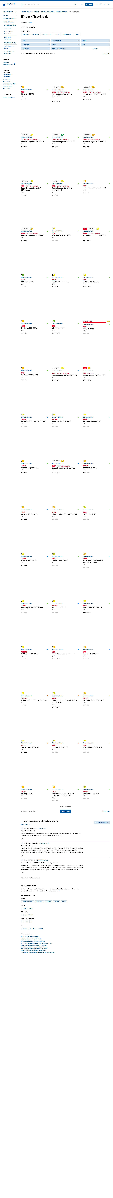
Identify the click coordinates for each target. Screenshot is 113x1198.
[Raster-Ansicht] (104, 53)
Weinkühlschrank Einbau (9, 47)
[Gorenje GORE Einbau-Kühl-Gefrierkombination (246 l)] (96, 547)
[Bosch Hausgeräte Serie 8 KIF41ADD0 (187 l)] (34, 174)
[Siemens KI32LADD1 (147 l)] (65, 733)
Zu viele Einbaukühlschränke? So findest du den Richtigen (38, 953)
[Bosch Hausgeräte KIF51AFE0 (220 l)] (96, 127)
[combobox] (33, 53)
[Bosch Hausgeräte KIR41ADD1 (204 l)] (96, 221)
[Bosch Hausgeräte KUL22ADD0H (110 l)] (65, 361)
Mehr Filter (95, 48)
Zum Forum (24, 824)
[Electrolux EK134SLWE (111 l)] (34, 361)
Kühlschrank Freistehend (7, 38)
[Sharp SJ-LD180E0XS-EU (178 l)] (96, 593)
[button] (22, 87)
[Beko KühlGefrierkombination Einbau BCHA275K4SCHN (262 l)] (65, 780)
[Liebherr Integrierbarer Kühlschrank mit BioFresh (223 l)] (65, 686)
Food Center (7, 28)
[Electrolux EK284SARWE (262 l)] (65, 407)
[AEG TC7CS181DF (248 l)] (65, 593)
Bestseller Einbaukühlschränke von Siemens (34, 946)
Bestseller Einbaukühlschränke (30, 936)
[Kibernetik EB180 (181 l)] (34, 80)
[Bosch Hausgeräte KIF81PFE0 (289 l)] (96, 80)
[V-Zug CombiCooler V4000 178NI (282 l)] (34, 407)
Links (77, 34)
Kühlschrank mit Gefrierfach (31, 34)
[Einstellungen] (81, 4)
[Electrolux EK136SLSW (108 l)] (96, 407)
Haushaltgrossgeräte (9, 18)
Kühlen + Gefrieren (8, 22)
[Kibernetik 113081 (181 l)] (96, 454)
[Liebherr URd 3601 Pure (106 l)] (34, 640)
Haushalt (5, 15)
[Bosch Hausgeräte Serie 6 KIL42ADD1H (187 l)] (65, 174)
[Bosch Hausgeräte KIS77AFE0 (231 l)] (34, 221)
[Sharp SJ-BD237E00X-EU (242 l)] (34, 733)
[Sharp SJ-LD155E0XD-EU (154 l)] (96, 733)
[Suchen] (22, 4)
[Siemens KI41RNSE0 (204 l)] (96, 640)
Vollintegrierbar (66, 34)
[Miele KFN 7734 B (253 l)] (34, 267)
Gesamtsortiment (8, 11)
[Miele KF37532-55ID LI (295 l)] (34, 500)
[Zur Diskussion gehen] (65, 833)
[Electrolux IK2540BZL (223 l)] (96, 780)
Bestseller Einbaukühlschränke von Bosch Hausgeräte (36, 943)
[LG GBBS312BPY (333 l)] (65, 314)
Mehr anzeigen (65, 811)
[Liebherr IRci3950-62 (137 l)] (65, 547)
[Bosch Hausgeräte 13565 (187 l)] (34, 454)
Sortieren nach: (25, 53)
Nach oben (107, 811)
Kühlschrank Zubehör (10, 43)
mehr (58, 891)
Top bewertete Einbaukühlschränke (31, 939)
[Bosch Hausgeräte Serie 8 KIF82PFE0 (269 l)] (65, 80)
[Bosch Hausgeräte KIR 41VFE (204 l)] (96, 361)
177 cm (56, 34)
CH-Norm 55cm (46, 34)
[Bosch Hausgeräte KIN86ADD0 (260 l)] (34, 127)
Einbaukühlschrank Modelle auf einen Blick (33, 950)
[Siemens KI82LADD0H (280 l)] (65, 267)
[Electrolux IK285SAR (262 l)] (34, 547)
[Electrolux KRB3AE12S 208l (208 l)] (96, 686)
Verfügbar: (42, 53)
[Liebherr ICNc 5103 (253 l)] (96, 500)
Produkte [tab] (24, 22)
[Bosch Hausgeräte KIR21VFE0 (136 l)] (65, 640)
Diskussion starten (102, 822)
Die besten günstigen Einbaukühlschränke (33, 941)
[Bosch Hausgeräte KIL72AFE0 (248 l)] (65, 127)
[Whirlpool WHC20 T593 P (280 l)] (65, 221)
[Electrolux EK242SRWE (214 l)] (34, 314)
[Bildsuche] (75, 4)
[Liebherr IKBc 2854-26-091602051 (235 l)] (65, 500)
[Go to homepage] (9, 4)
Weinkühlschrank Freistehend (9, 52)
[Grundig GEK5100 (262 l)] (34, 780)
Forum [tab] (30, 22)
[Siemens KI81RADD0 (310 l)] (96, 267)
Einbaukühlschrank (10, 25)
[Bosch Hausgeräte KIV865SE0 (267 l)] (96, 174)
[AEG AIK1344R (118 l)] (96, 314)
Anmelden (89, 4)
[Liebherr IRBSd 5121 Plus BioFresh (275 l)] (34, 686)
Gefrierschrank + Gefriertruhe (9, 33)
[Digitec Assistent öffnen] (96, 4)
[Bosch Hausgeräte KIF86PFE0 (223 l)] (65, 454)
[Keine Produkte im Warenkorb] (108, 4)
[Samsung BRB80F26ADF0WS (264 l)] (34, 593)
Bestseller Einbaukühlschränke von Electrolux (34, 948)
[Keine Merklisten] (104, 4)
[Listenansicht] (108, 53)
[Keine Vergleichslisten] (100, 4)
